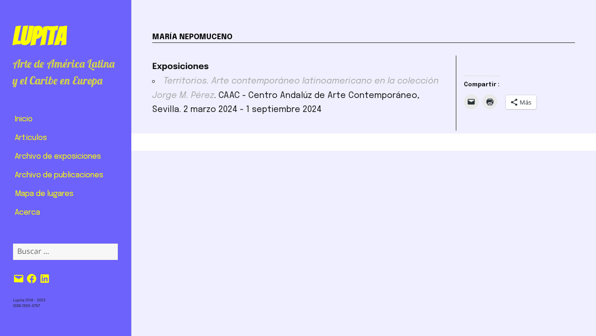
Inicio (24, 119)
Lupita (39, 35)
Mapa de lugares (44, 194)
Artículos (31, 138)
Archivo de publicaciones (59, 175)
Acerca (27, 213)
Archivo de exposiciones (58, 157)
